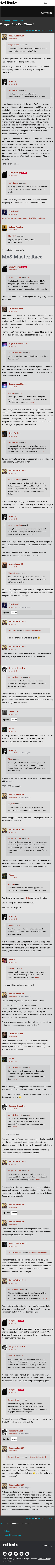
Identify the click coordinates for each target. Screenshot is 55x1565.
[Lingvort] (4, 82)
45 (50, 30)
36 (30, 30)
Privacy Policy (7, 1561)
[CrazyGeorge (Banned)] (4, 174)
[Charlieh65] (4, 212)
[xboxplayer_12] (4, 565)
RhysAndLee (15, 433)
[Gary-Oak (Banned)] (4, 1322)
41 (45, 30)
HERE (27, 898)
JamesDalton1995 (17, 36)
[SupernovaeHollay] (4, 344)
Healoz (12, 959)
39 (39, 30)
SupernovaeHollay (18, 343)
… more (31, 402)
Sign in (3, 1523)
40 (42, 30)
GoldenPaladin (16, 227)
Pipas (11, 728)
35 (27, 30)
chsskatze (13, 711)
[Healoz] (4, 960)
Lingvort (13, 81)
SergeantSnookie (14, 45)
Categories (46, 13)
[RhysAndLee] (4, 434)
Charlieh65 (14, 211)
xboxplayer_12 (16, 564)
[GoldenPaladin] (4, 228)
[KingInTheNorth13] (4, 1244)
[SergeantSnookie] (4, 669)
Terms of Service (44, 1559)
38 (36, 30)
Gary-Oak (13, 1320)
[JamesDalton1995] (4, 37)
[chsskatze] (4, 712)
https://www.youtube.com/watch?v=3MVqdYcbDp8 (23, 218)
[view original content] (32, 630)
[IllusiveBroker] (4, 309)
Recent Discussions (12, 1535)
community (47, 1545)
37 (33, 30)
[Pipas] (4, 729)
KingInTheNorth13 (18, 1243)
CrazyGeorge (15, 172)
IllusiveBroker (13, 90)
